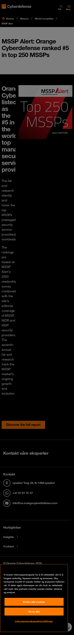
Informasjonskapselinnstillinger (34, 621)
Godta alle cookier (34, 601)
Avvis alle (34, 611)
